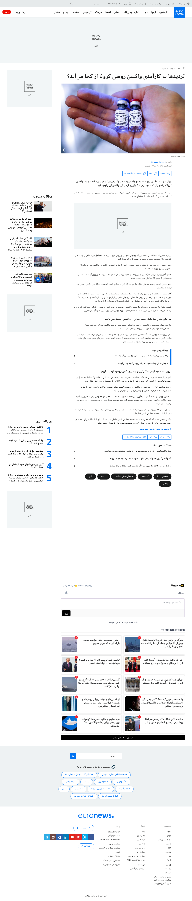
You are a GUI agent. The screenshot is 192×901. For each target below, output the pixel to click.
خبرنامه (87, 846)
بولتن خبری (141, 835)
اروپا (153, 11)
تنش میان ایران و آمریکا (100, 789)
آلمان (90, 476)
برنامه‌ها (168, 869)
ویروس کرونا (162, 476)
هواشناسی (141, 840)
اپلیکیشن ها (141, 852)
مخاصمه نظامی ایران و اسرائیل (114, 774)
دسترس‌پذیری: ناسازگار (111, 860)
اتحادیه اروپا (103, 782)
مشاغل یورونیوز (114, 856)
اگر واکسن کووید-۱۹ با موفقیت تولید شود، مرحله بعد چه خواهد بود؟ (140, 458)
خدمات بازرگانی (114, 835)
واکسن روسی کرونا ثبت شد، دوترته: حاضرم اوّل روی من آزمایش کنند (141, 356)
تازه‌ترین (163, 11)
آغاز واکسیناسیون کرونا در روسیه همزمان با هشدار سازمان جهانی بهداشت (137, 451)
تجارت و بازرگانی (131, 11)
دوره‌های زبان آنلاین (137, 869)
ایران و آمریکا (124, 789)
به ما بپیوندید (140, 848)
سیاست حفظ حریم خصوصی (109, 848)
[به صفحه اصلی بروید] (179, 12)
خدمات (142, 826)
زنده (7, 12)
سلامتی (75, 11)
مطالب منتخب (42, 197)
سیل (64, 789)
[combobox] (86, 3)
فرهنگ (98, 11)
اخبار (178, 68)
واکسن (165, 483)
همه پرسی (79, 789)
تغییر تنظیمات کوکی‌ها (111, 864)
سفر (116, 11)
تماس (118, 852)
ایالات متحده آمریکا (110, 796)
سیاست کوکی (114, 844)
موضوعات (167, 826)
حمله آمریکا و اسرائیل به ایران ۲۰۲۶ (79, 774)
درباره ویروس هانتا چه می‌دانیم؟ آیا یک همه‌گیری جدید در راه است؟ (140, 466)
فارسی (183, 3)
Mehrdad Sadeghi (158, 162)
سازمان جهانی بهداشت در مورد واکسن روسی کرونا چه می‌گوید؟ (143, 363)
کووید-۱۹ (144, 476)
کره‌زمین (87, 11)
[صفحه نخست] (184, 68)
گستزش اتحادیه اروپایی (83, 796)
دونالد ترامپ (70, 782)
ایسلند (86, 782)
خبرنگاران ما (166, 873)
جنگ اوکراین (122, 782)
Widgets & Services (136, 860)
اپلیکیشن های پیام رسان (136, 856)
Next (108, 11)
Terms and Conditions (109, 840)
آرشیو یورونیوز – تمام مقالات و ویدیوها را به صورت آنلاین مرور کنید (162, 880)
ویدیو (65, 11)
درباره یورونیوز (114, 831)
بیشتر (117, 826)
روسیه (164, 68)
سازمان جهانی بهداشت (124, 476)
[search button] (71, 3)
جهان (145, 11)
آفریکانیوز (141, 864)
